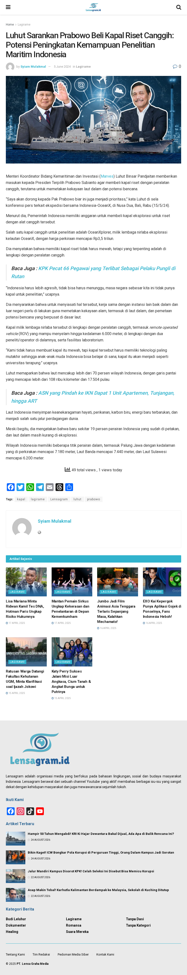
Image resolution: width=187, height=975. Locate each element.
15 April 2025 (16, 693)
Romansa (73, 925)
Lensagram (59, 499)
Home (10, 24)
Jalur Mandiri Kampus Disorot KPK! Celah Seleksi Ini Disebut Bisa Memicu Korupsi (91, 871)
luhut (78, 499)
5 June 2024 (62, 66)
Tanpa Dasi (135, 919)
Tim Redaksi (41, 954)
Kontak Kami (105, 954)
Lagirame (24, 24)
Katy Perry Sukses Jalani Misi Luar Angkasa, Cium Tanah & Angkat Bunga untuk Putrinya (71, 681)
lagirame (38, 499)
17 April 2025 (16, 623)
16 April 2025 (107, 628)
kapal (21, 499)
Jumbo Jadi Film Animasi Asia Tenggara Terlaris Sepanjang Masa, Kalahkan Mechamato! (116, 611)
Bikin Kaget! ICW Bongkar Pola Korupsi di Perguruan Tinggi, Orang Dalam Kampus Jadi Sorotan (101, 852)
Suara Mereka (77, 932)
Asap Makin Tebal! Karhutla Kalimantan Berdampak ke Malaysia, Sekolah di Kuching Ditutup (98, 890)
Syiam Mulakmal (33, 66)
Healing (12, 932)
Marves (107, 176)
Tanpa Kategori (138, 925)
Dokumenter (16, 925)
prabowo (93, 499)
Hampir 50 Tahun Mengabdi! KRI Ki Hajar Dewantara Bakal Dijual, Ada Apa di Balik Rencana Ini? (101, 834)
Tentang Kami (15, 954)
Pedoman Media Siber (73, 954)
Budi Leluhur (16, 919)
